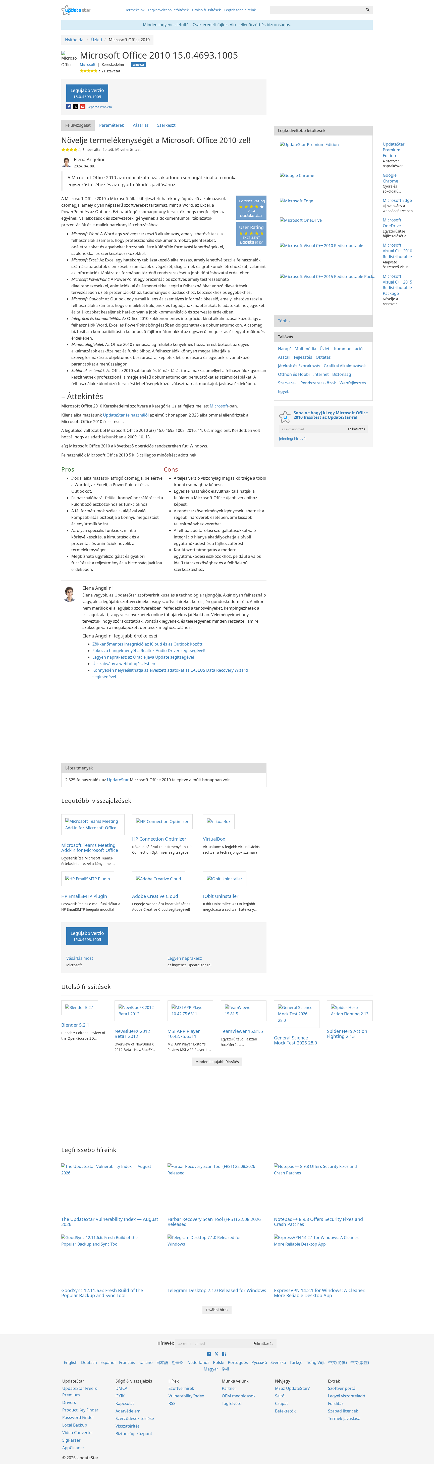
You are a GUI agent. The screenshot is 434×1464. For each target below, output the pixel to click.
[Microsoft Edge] (297, 200)
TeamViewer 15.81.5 (242, 1031)
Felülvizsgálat (78, 125)
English (71, 1362)
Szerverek (287, 383)
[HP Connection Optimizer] (162, 821)
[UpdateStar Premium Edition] (310, 144)
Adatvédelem (128, 1411)
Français (127, 1362)
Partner (229, 1388)
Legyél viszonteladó (346, 1396)
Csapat (281, 1403)
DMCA (121, 1388)
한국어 (178, 1362)
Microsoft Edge (397, 200)
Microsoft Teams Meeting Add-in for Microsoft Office (89, 847)
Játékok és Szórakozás (299, 366)
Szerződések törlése (135, 1418)
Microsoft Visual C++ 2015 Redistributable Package (397, 284)
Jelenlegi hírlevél (292, 438)
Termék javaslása (344, 1418)
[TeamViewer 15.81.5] (243, 1010)
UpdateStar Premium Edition (394, 149)
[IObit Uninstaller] (224, 878)
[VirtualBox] (219, 821)
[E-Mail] (83, 107)
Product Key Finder (80, 1410)
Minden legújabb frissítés (217, 1061)
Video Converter (77, 1432)
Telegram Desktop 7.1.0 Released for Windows (217, 1290)
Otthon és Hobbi (294, 374)
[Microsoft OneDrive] (302, 220)
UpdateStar (118, 780)
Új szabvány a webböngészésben (123, 663)
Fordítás (336, 1403)
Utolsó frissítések (206, 10)
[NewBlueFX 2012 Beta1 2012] (137, 1010)
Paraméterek (111, 125)
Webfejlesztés (353, 383)
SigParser (71, 1440)
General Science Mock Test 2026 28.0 (295, 1040)
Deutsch (89, 1362)
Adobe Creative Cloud (155, 896)
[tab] (78, 125)
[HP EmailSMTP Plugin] (87, 878)
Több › (284, 321)
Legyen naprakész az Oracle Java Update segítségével (143, 657)
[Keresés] (368, 10)
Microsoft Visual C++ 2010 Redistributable (397, 250)
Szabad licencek (343, 1411)
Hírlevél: (165, 1343)
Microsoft (87, 64)
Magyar (211, 1369)
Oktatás (323, 357)
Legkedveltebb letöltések (168, 10)
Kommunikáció (348, 348)
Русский (259, 1362)
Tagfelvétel (232, 1403)
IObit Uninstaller (220, 896)
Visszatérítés (128, 1426)
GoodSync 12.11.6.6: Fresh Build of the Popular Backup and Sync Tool (102, 1292)
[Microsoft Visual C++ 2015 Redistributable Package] (329, 276)
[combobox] (316, 10)
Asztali (284, 357)
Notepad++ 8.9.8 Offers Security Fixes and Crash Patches (318, 1221)
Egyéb (284, 391)
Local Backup (74, 1425)
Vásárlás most (79, 958)
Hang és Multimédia (297, 348)
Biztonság (341, 374)
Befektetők (285, 1411)
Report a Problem (99, 107)
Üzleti (325, 348)
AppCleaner (73, 1447)
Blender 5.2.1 (75, 1025)
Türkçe (296, 1362)
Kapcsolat (125, 1403)
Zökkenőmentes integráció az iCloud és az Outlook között (147, 644)
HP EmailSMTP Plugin (84, 896)
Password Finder (78, 1417)
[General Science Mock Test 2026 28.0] (297, 1014)
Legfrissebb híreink (240, 10)
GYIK (120, 1396)
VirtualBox (214, 839)
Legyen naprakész (185, 958)
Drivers (69, 1402)
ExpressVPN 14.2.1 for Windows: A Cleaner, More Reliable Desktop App (319, 1292)
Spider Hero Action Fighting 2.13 (347, 1033)
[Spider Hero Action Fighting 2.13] (350, 1010)
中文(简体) (337, 1362)
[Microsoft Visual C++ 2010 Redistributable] (322, 245)
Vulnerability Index (186, 1396)
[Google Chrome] (298, 175)
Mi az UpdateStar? (292, 1388)
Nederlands (198, 1362)
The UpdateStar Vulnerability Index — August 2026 (109, 1221)
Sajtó (280, 1396)
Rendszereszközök (318, 383)
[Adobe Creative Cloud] (158, 878)
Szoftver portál (342, 1388)
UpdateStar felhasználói (126, 415)
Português (238, 1362)
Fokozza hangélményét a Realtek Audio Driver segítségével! (148, 650)
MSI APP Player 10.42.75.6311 (184, 1033)
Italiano (145, 1362)
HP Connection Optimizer (159, 839)
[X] (76, 107)
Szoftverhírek (181, 1388)
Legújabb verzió (87, 93)
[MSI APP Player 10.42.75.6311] (190, 1010)
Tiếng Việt (315, 1362)
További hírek (217, 1309)
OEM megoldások (239, 1396)
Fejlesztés (303, 357)
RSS (172, 1403)
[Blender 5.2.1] (79, 1007)
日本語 (162, 1362)
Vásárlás (141, 125)
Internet (321, 374)
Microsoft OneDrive (392, 222)
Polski (218, 1362)
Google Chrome (390, 178)
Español (108, 1362)
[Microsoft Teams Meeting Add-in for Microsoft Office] (93, 824)
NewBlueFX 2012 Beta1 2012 (132, 1033)
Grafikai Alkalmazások (345, 366)
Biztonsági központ (134, 1433)
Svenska (278, 1362)
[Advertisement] (163, 723)
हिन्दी (225, 1369)
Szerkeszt (166, 125)
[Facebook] (69, 107)
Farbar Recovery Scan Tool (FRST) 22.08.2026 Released (214, 1221)
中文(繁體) (359, 1362)
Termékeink (134, 10)
